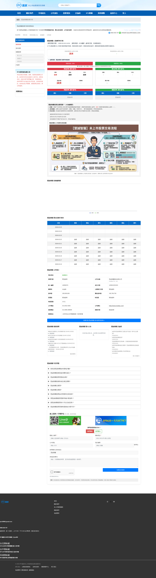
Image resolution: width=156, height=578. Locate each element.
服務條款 (31, 570)
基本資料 (18, 48)
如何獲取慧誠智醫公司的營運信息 (121, 351)
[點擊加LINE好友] (65, 420)
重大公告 (19, 55)
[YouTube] (114, 501)
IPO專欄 (89, 13)
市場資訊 (41, 13)
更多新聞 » (73, 354)
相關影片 (19, 58)
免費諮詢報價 (120, 470)
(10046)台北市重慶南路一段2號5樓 (73, 314)
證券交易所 (36, 566)
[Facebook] (107, 501)
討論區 (78, 13)
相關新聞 (18, 52)
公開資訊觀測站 (26, 566)
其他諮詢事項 (54, 456)
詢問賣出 (98, 431)
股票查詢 (66, 13)
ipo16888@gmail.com (6, 521)
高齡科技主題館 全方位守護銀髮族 (57, 343)
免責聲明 (56, 513)
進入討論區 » (136, 356)
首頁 (19, 13)
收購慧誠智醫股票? (117, 337)
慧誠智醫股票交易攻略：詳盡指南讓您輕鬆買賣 (125, 341)
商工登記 (53, 566)
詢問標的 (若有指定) (55, 449)
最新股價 (18, 44)
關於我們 (56, 504)
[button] (94, 368)
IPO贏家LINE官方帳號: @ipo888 (9, 537)
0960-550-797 (3, 527)
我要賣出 (118, 63)
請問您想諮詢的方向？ (94, 427)
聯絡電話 (97, 435)
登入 (124, 13)
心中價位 (52, 442)
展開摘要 (51, 333)
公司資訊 (54, 13)
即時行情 (25, 35)
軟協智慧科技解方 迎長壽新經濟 (57, 339)
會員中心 (113, 13)
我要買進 (70, 63)
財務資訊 (19, 61)
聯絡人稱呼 (53, 435)
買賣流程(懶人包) (34, 35)
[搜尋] (99, 5)
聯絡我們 (56, 510)
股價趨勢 (42, 35)
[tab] (94, 369)
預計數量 (97, 442)
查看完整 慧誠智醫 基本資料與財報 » (94, 320)
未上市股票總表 (58, 507)
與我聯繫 (101, 13)
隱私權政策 (24, 570)
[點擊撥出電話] (111, 420)
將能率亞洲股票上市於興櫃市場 (56, 331)
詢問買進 (90, 431)
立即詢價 (49, 35)
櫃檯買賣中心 (45, 566)
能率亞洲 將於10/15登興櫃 (55, 335)
